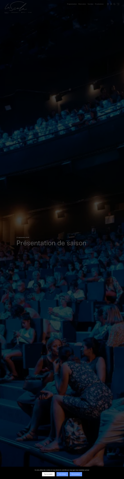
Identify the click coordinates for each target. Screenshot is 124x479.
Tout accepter (48, 474)
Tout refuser (62, 474)
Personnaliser (76, 474)
